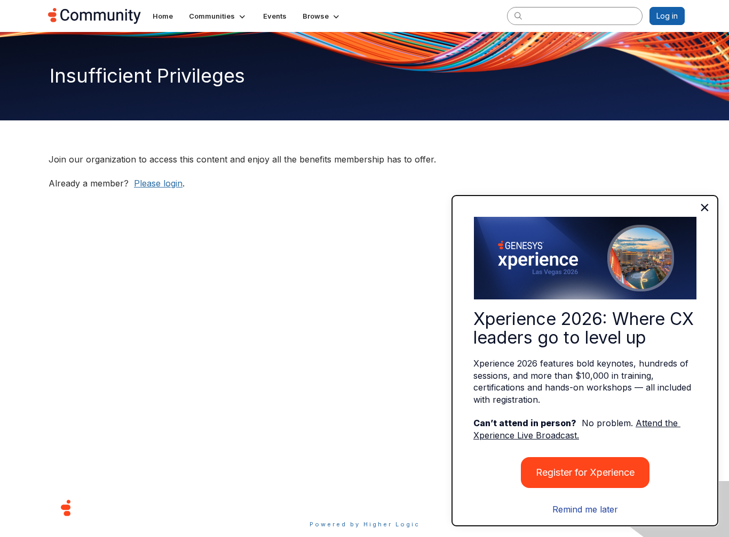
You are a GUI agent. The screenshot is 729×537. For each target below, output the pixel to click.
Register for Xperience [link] (585, 472)
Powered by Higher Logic (365, 524)
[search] (518, 15)
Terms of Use (326, 507)
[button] (218, 16)
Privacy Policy (399, 507)
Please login (158, 183)
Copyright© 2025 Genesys (139, 507)
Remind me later (585, 509)
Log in (667, 15)
